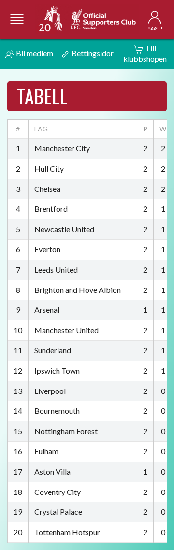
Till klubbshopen (145, 53)
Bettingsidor (92, 53)
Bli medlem (33, 53)
